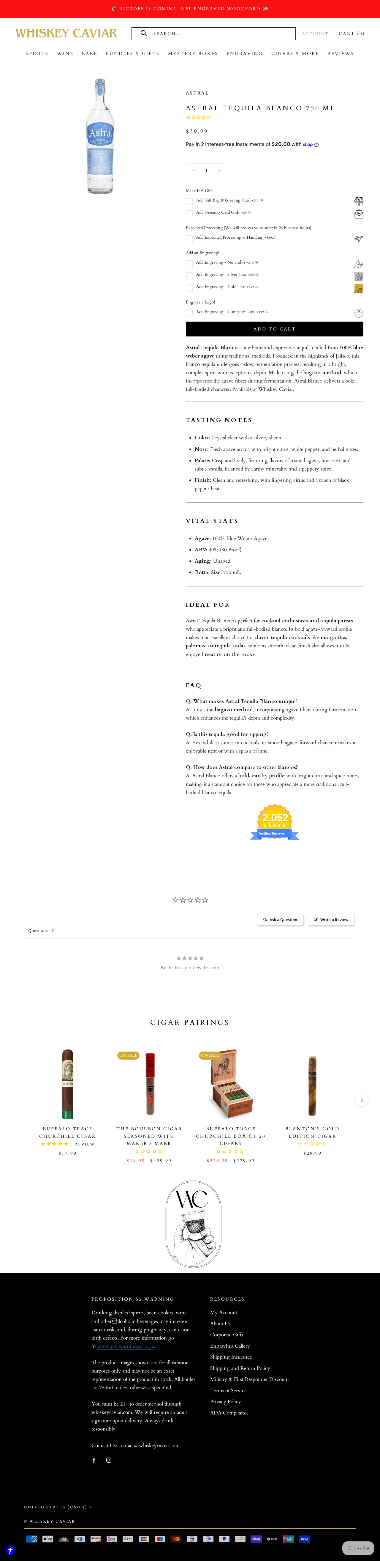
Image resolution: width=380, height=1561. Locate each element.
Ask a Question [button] (283, 919)
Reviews (340, 53)
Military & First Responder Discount (249, 1379)
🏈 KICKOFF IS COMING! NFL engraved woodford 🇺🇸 (189, 9)
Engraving (245, 53)
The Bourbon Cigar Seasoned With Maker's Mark (149, 1136)
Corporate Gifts (226, 1334)
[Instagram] (108, 1460)
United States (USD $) (55, 1507)
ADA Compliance (229, 1412)
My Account (223, 1312)
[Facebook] (93, 1460)
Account (315, 34)
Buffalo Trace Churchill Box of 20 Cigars (231, 1136)
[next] (361, 1099)
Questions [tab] (38, 930)
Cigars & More (295, 53)
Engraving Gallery (230, 1346)
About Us (220, 1323)
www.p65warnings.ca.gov (125, 1346)
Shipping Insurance (231, 1357)
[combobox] (219, 33)
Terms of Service (228, 1390)
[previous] (18, 1099)
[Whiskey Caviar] (67, 33)
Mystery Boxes (193, 53)
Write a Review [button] (334, 919)
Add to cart (275, 329)
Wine (65, 53)
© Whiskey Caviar (49, 1521)
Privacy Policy (225, 1401)
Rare (89, 53)
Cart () (352, 34)
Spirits (37, 53)
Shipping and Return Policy (240, 1368)
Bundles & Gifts (133, 53)
